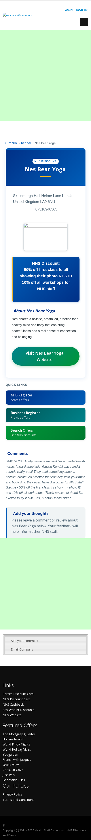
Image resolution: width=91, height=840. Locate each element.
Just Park (9, 775)
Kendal (26, 143)
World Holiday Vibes (17, 749)
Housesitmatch (13, 739)
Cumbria (11, 143)
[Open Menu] (84, 22)
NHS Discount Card (16, 699)
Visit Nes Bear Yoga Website (45, 356)
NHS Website (12, 715)
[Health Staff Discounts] (17, 15)
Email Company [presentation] (22, 649)
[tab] (45, 640)
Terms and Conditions (18, 800)
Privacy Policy (12, 794)
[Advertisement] (45, 75)
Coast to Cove (13, 770)
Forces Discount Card (18, 694)
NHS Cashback (13, 704)
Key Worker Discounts (18, 710)
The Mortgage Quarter (19, 734)
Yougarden (10, 754)
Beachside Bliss (14, 780)
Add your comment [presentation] (24, 641)
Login (68, 9)
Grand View (11, 765)
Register (82, 9)
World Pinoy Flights (16, 744)
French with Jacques (17, 759)
